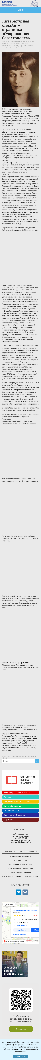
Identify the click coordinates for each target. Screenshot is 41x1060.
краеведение (6, 47)
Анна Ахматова (28, 45)
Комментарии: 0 (15, 43)
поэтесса (13, 47)
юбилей (19, 47)
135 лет (21, 45)
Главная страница (16, 42)
